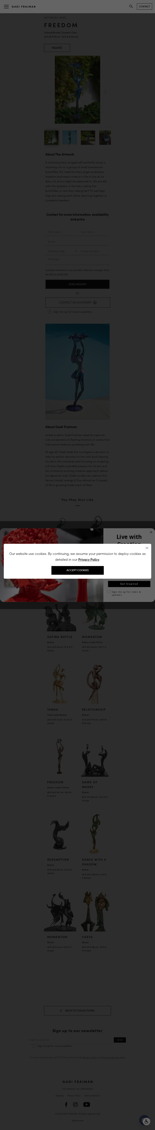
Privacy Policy (88, 559)
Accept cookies (78, 570)
